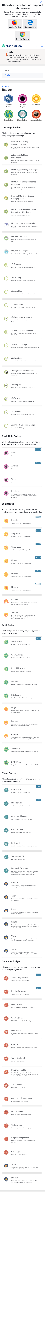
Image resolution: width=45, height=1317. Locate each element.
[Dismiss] (41, 2)
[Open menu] (41, 45)
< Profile (5, 86)
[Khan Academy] (11, 45)
